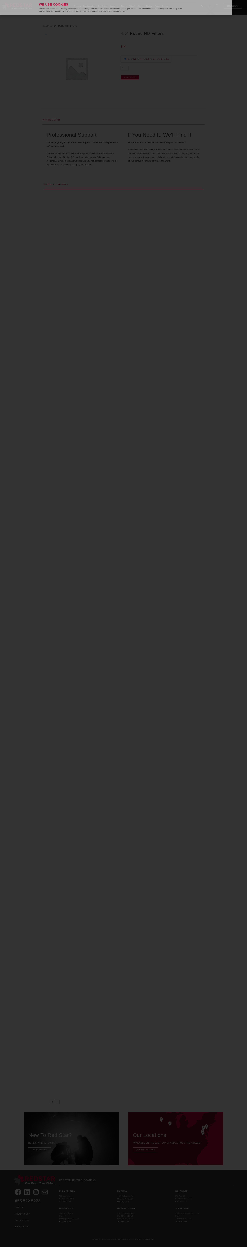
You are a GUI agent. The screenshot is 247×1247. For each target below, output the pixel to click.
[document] (123, 623)
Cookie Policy (120, 11)
